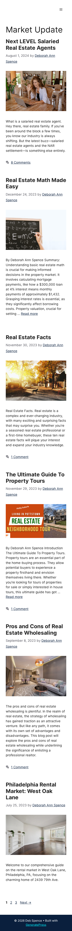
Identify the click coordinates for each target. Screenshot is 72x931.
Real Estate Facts (28, 337)
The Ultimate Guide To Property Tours (35, 477)
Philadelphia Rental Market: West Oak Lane (31, 791)
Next (25, 902)
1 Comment (19, 457)
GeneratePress (36, 925)
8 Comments (21, 162)
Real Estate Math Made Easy (36, 183)
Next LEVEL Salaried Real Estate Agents (32, 44)
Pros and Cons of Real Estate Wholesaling (34, 629)
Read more (29, 314)
